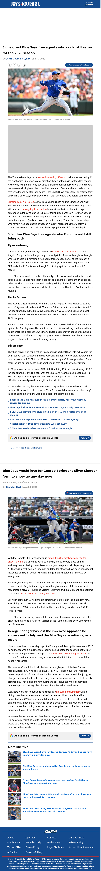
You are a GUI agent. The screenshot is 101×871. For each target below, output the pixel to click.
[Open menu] (6, 3)
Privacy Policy (76, 842)
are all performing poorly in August (38, 593)
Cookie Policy (32, 847)
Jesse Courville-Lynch (18, 59)
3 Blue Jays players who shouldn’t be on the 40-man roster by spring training (48, 413)
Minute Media (19, 859)
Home (11, 448)
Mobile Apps (13, 842)
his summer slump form (68, 691)
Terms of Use (14, 847)
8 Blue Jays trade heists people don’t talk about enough (41, 428)
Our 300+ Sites (76, 837)
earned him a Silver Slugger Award (69, 653)
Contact (51, 837)
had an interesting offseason (52, 177)
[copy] (24, 65)
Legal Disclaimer (56, 847)
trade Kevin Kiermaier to (64, 251)
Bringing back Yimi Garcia (21, 202)
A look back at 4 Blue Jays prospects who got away (38, 424)
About (10, 837)
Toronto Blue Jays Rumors (29, 448)
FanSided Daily (33, 842)
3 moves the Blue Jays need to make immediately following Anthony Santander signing (48, 401)
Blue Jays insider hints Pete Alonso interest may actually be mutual (47, 407)
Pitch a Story (53, 842)
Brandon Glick (13, 487)
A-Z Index (12, 852)
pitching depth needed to (34, 209)
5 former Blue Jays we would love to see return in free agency (44, 419)
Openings (30, 837)
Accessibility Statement (81, 847)
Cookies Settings (34, 852)
